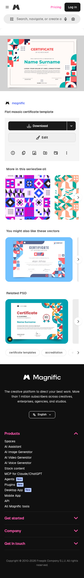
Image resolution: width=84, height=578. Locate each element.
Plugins (13, 485)
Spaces (9, 441)
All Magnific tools (16, 506)
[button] (42, 414)
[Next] (78, 197)
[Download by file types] (71, 125)
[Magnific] (42, 378)
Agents (13, 479)
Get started (14, 518)
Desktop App (17, 490)
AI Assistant (12, 447)
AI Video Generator (18, 457)
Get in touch (14, 543)
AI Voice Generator (17, 463)
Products (12, 433)
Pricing (56, 7)
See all (41, 169)
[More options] (66, 153)
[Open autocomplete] (10, 19)
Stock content (14, 468)
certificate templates (22, 352)
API (6, 501)
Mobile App (12, 496)
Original (28, 38)
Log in (72, 7)
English (42, 414)
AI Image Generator (18, 452)
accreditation (53, 352)
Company (12, 530)
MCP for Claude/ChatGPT (23, 474)
